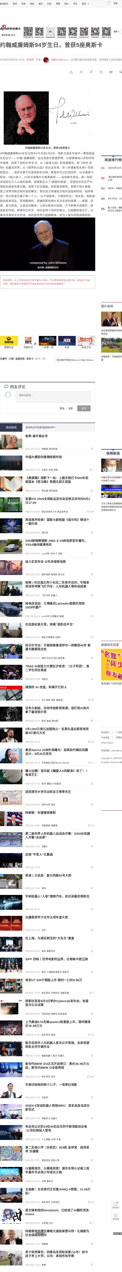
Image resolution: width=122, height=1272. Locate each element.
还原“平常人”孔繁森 (39, 854)
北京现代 (55, 1202)
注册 (70, 408)
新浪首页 (4, 4)
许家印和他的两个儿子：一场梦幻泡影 (51, 1084)
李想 (53, 700)
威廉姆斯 (20, 358)
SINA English (107, 743)
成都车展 (64, 993)
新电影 (54, 574)
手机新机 (46, 763)
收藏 (101, 72)
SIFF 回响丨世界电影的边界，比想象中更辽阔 (56, 959)
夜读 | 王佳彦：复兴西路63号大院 (48, 875)
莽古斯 (55, 721)
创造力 (45, 679)
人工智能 (46, 1139)
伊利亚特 (53, 491)
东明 (44, 1181)
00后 (53, 1139)
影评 (44, 721)
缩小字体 (81, 72)
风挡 (60, 553)
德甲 (44, 658)
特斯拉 (54, 1014)
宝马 (53, 1076)
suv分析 (46, 553)
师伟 (44, 888)
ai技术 (45, 470)
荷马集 (45, 491)
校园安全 (46, 1160)
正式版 (45, 1223)
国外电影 (46, 574)
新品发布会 (62, 511)
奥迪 (53, 1035)
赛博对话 (9, 347)
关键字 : (4, 358)
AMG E (53, 553)
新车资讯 (46, 993)
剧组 (49, 721)
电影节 (65, 972)
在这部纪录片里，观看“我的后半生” (49, 624)
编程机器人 (47, 1055)
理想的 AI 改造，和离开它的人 (46, 687)
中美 (58, 1139)
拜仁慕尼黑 (59, 658)
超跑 (62, 616)
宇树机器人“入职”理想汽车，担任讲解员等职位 (57, 896)
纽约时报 (53, 449)
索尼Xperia (56, 763)
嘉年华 (50, 1181)
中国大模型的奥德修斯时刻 (43, 457)
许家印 (45, 1097)
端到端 (59, 700)
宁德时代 (55, 993)
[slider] (79, 267)
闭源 (56, 470)
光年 (44, 930)
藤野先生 (51, 951)
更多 (84, 4)
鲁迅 (44, 951)
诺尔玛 (45, 532)
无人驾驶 (46, 700)
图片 (67, 4)
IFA (55, 511)
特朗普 (45, 449)
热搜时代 (28, 347)
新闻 (15, 4)
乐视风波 (46, 1014)
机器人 (54, 595)
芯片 (51, 1223)
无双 (67, 347)
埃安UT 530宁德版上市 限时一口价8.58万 (53, 980)
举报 (71, 72)
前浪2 (58, 637)
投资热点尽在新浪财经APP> (41, 427)
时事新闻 (46, 825)
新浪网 (30, 59)
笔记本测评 (47, 511)
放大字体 (91, 72)
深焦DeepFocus (59, 59)
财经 (32, 4)
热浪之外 (86, 347)
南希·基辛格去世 (36, 436)
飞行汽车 (46, 595)
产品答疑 (105, 737)
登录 (62, 408)
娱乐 (41, 4)
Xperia (66, 763)
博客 (58, 4)
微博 (111, 72)
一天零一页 (48, 347)
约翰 (11, 358)
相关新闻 (11, 427)
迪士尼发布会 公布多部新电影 (45, 561)
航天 (55, 1055)
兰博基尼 (54, 616)
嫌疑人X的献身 (54, 783)
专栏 (75, 4)
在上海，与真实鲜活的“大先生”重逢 (49, 938)
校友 (53, 804)
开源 (51, 470)
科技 (49, 4)
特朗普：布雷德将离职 (40, 812)
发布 (84, 408)
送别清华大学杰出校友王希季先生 (48, 791)
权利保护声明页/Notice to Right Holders (75, 360)
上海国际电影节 (54, 972)
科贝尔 (50, 658)
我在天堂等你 (48, 637)
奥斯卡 (29, 358)
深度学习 (46, 1118)
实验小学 (55, 1160)
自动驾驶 (62, 1014)
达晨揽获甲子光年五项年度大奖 (46, 917)
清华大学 (46, 804)
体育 (23, 4)
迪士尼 (61, 574)
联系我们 (105, 732)
